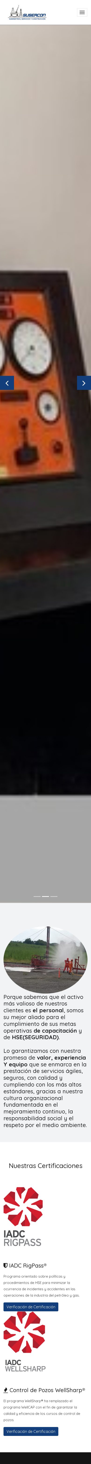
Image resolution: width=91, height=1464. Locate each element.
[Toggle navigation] (82, 12)
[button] (7, 383)
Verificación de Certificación (31, 1307)
